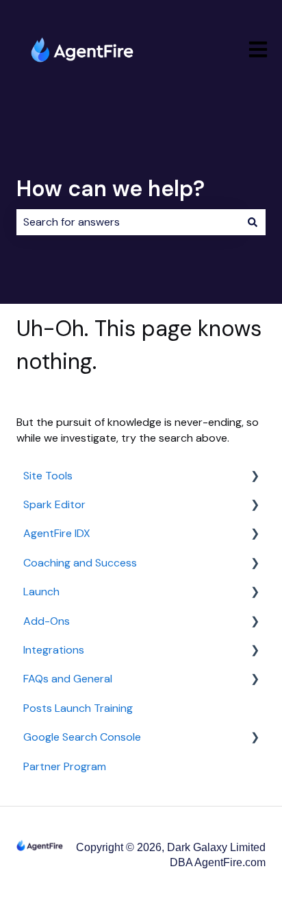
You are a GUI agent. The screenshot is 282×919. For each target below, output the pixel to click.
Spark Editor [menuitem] (54, 504)
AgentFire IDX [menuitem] (56, 533)
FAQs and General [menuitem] (67, 678)
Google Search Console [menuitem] (82, 737)
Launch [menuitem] (41, 591)
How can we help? (110, 188)
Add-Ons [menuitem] (46, 621)
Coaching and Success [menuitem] (80, 563)
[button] (255, 477)
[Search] (253, 222)
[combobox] (128, 222)
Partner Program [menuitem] (64, 766)
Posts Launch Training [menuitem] (78, 708)
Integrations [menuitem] (53, 650)
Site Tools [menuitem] (48, 475)
